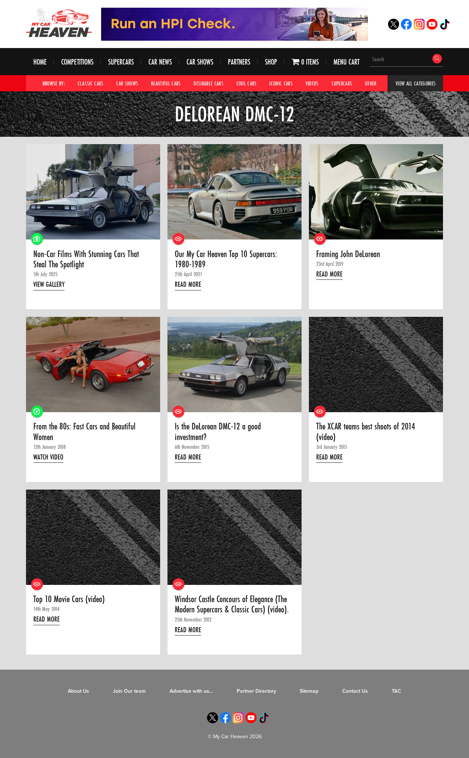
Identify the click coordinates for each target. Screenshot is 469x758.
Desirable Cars (208, 83)
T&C (396, 691)
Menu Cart (346, 61)
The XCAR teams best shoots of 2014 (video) (365, 431)
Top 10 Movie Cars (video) (69, 599)
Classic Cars (91, 83)
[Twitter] (393, 28)
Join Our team (129, 691)
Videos (312, 83)
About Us (78, 691)
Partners (239, 61)
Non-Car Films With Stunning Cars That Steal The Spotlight (86, 259)
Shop (271, 61)
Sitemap (309, 691)
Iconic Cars (281, 83)
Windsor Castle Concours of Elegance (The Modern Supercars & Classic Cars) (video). (232, 604)
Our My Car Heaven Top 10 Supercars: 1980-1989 (226, 259)
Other (371, 83)
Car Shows (200, 61)
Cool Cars (246, 83)
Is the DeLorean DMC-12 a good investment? (218, 431)
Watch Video (48, 457)
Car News (160, 61)
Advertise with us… (191, 691)
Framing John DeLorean (348, 254)
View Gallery (48, 284)
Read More (188, 284)
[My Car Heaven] (59, 22)
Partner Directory (256, 691)
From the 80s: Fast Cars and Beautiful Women (84, 431)
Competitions (77, 61)
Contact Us (355, 691)
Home (40, 61)
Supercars (121, 61)
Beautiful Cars (166, 83)
